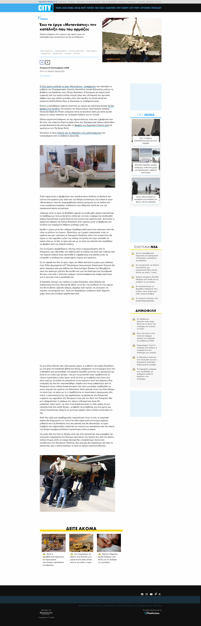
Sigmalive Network (47, 2)
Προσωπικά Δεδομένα (126, 606)
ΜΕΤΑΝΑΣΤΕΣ (47, 51)
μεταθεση (92, 51)
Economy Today (93, 2)
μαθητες (46, 53)
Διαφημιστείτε (144, 606)
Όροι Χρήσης (84, 606)
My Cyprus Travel (154, 2)
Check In (122, 2)
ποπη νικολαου (77, 51)
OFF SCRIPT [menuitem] (122, 8)
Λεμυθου (58, 53)
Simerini (71, 2)
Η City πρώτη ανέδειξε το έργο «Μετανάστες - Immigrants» (68, 86)
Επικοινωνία (109, 606)
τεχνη (68, 53)
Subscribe (157, 606)
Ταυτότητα (96, 606)
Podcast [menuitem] (156, 8)
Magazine (132, 2)
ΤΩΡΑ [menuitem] (58, 8)
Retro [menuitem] (90, 8)
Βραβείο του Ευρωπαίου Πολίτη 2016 (92, 125)
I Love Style (112, 2)
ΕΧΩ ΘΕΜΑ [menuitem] (68, 8)
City (103, 2)
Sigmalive (62, 2)
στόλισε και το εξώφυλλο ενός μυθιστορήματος (79, 133)
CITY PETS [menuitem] (134, 8)
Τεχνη (44, 19)
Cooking (141, 2)
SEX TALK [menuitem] (100, 8)
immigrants (61, 51)
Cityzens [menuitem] (145, 8)
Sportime (81, 2)
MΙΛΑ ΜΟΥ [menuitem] (80, 8)
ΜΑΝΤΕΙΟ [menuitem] (111, 8)
